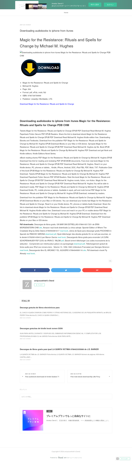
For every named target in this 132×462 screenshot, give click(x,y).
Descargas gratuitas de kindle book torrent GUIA (41, 328)
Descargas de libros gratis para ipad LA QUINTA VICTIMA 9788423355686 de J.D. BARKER (59, 349)
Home (66, 12)
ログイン (110, 4)
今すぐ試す (95, 4)
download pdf (50, 234)
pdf (62, 240)
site (40, 227)
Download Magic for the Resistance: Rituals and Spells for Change (47, 104)
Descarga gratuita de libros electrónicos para (40, 307)
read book (64, 230)
